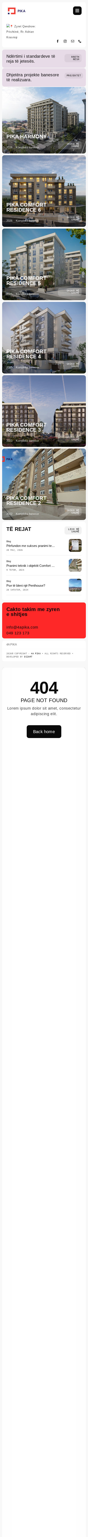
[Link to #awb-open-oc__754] (77, 10)
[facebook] (57, 41)
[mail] (72, 41)
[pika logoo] (16, 8)
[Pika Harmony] (44, 120)
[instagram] (65, 41)
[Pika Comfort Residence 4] (44, 338)
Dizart (28, 657)
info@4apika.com (22, 627)
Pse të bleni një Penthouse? (25, 585)
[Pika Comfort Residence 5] (44, 264)
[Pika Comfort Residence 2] (44, 484)
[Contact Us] (73, 621)
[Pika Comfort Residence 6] (44, 191)
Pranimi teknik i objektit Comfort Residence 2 (37, 565)
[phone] (80, 41)
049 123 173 (17, 633)
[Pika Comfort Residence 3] (44, 411)
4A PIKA (36, 653)
